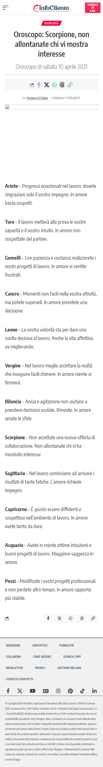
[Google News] (46, 691)
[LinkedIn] (94, 691)
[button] (6, 8)
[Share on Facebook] (39, 85)
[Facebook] (8, 691)
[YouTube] (32, 691)
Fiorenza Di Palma (37, 98)
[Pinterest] (70, 691)
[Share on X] (46, 85)
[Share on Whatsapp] (54, 85)
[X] (20, 691)
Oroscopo (51, 23)
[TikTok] (82, 691)
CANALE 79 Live (93, 7)
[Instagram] (58, 691)
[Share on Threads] (62, 85)
